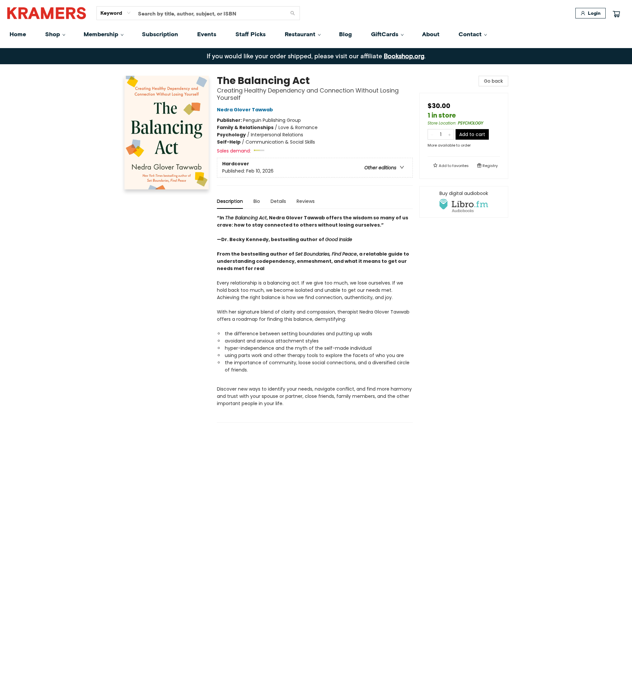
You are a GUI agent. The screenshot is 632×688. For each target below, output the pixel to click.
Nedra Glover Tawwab (245, 109)
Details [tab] (278, 201)
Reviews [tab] (306, 201)
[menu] (316, 33)
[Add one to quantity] (449, 134)
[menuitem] (18, 33)
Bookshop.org (404, 56)
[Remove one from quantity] (432, 134)
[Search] (292, 13)
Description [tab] (230, 201)
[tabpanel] (315, 318)
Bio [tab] (256, 201)
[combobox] (116, 13)
